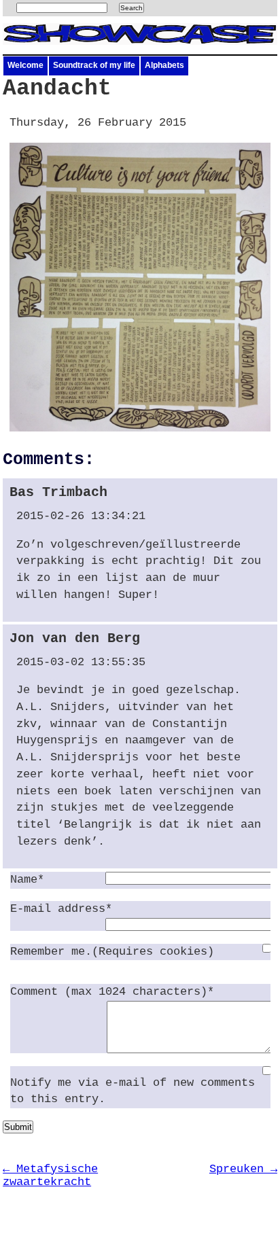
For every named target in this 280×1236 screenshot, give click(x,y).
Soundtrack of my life (94, 65)
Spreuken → (243, 1169)
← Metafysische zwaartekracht (50, 1175)
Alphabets (164, 65)
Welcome (25, 65)
